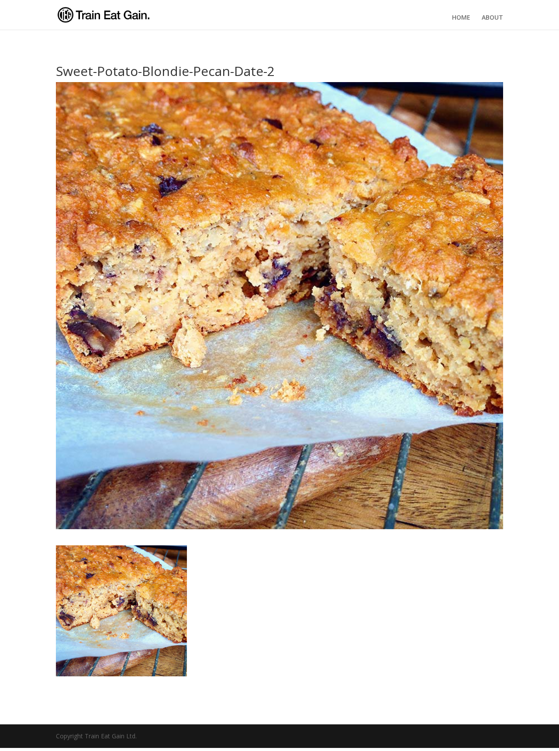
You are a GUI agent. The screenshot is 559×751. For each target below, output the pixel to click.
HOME (461, 17)
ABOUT (492, 17)
